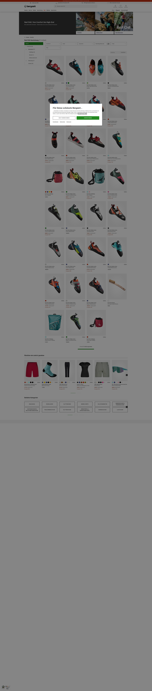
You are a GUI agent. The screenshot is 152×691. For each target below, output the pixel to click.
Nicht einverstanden (64, 117)
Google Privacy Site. (82, 113)
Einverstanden (88, 117)
